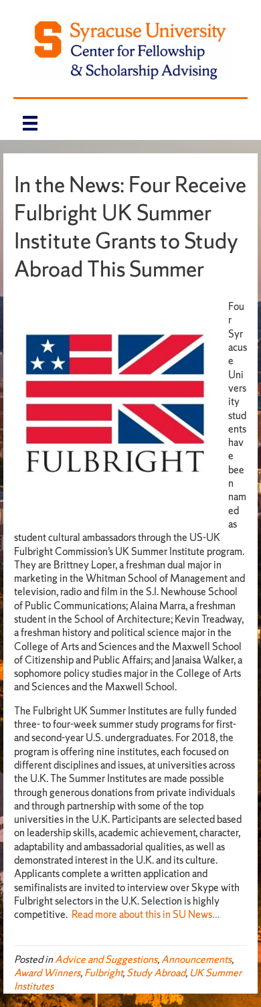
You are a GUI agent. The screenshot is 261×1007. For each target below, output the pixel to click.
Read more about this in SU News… (146, 914)
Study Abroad (155, 972)
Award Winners (47, 972)
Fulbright (103, 972)
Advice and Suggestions (106, 959)
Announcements (196, 959)
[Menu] (30, 123)
